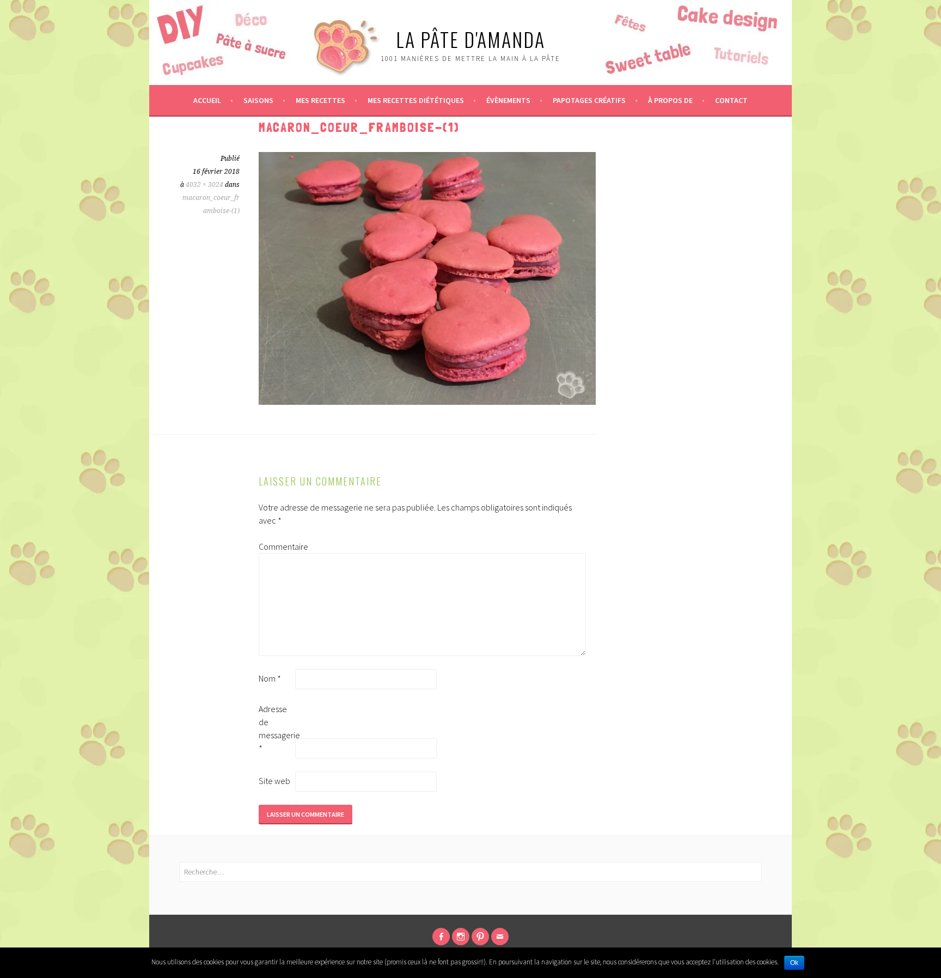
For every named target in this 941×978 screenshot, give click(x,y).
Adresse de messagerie (276, 728)
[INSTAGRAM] (460, 936)
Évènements (508, 100)
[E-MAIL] (500, 936)
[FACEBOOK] (441, 936)
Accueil (207, 100)
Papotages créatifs (589, 100)
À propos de (670, 100)
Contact (731, 100)
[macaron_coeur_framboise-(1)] (427, 401)
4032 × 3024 (204, 185)
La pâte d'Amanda (470, 39)
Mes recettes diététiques (416, 100)
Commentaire (276, 546)
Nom (270, 678)
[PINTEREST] (480, 936)
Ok (794, 963)
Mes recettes (320, 100)
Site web (274, 780)
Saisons (258, 100)
